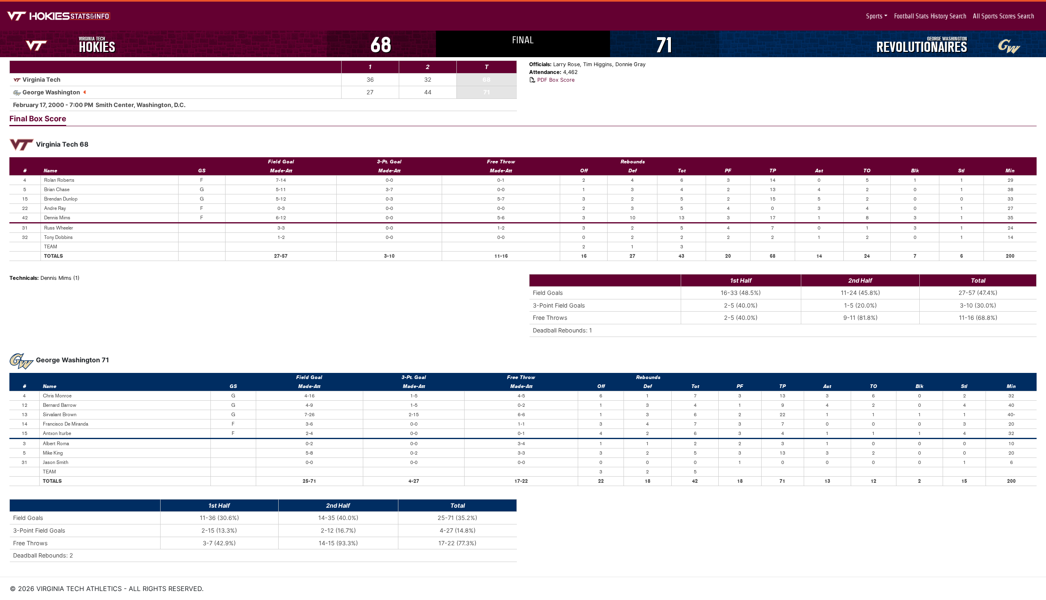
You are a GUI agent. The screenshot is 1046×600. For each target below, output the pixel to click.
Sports (874, 16)
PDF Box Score (555, 80)
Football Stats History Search (930, 16)
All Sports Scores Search (1003, 16)
